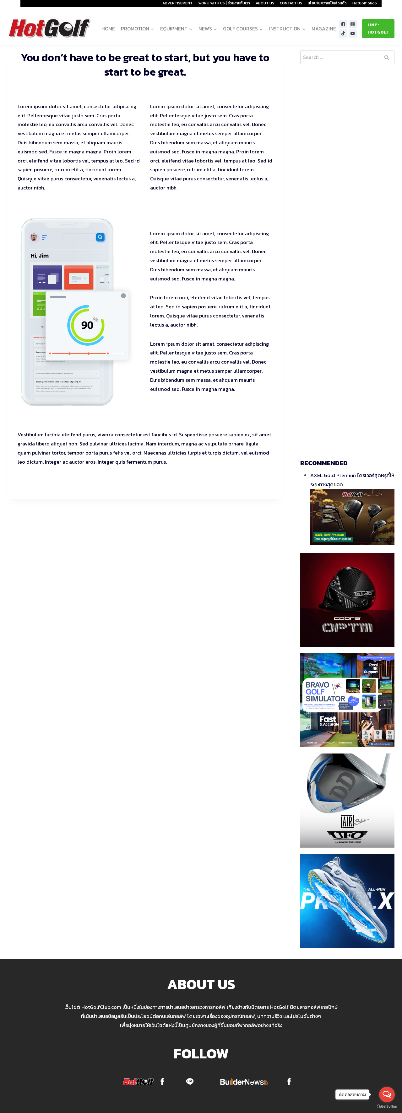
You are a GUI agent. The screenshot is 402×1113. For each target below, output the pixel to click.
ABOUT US (265, 3)
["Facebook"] (343, 24)
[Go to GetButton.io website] (387, 1107)
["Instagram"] (353, 24)
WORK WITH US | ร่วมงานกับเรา (224, 3)
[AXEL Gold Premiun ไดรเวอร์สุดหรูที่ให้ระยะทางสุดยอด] (352, 517)
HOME (108, 28)
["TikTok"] (343, 33)
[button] (152, 29)
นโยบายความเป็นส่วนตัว (327, 3)
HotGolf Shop (364, 3)
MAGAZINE (324, 28)
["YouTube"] (353, 33)
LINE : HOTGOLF (378, 28)
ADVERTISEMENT (177, 3)
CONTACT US (291, 3)
